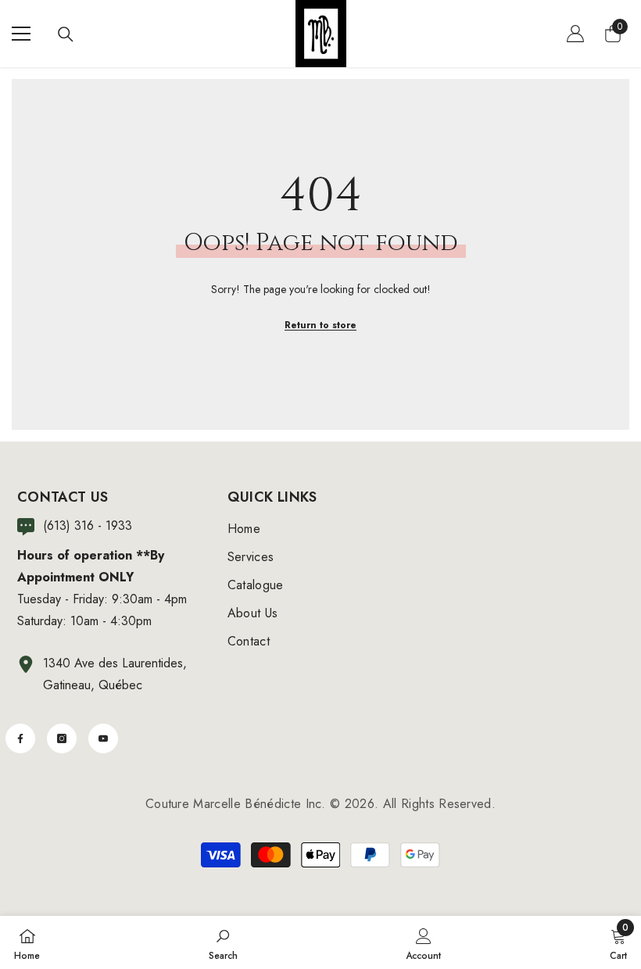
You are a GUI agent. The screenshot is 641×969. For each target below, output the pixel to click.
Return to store (320, 325)
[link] (223, 942)
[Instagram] (62, 738)
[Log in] (575, 33)
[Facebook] (20, 738)
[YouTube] (103, 738)
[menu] (21, 33)
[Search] (65, 34)
